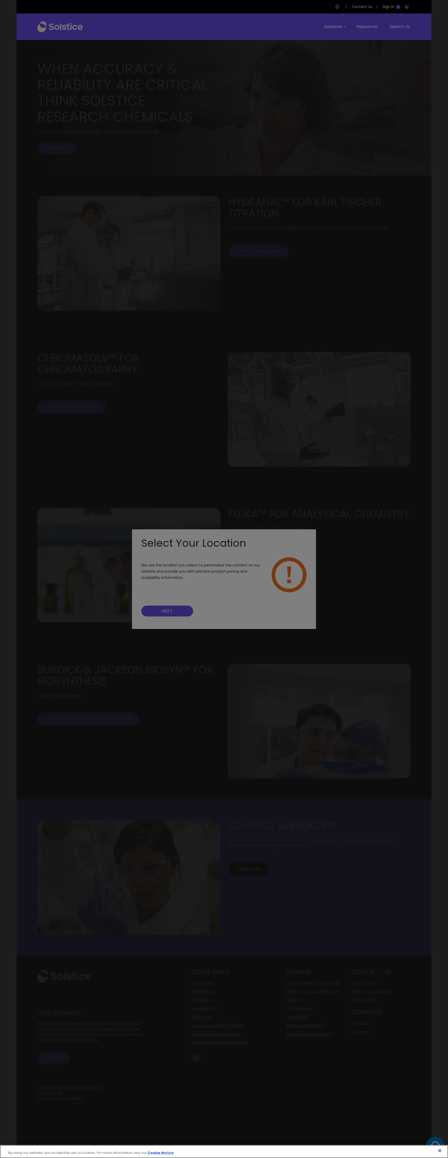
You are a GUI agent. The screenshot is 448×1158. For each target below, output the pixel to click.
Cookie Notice (160, 1152)
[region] (224, 1151)
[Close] (439, 1150)
